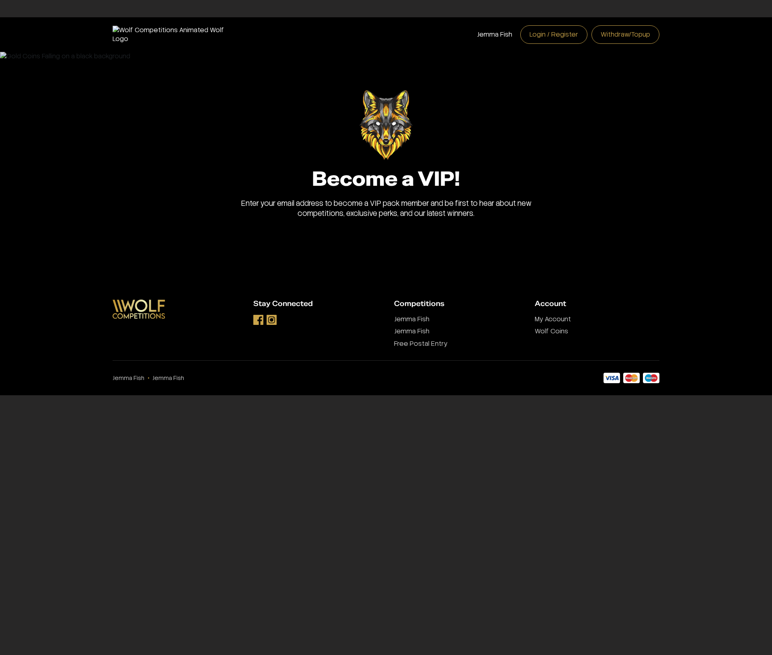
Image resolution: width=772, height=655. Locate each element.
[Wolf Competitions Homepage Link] (175, 34)
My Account (553, 319)
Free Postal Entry (421, 343)
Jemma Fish (494, 34)
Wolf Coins (551, 331)
